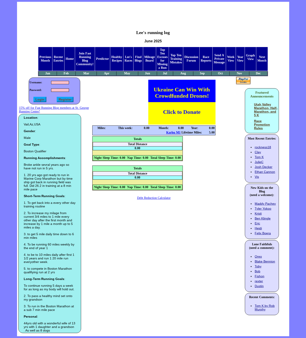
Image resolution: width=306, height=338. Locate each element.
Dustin (259, 286)
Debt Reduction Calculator (154, 198)
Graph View (250, 57)
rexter (259, 281)
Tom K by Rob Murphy (265, 307)
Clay (258, 152)
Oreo (258, 256)
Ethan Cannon (265, 172)
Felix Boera (263, 233)
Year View (240, 58)
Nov (239, 73)
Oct (220, 73)
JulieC (259, 162)
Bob (257, 271)
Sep (202, 73)
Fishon (259, 276)
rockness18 (263, 147)
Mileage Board (149, 58)
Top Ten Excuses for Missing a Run (162, 58)
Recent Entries (58, 58)
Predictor (102, 58)
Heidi (258, 228)
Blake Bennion (265, 261)
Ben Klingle (263, 218)
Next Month (262, 58)
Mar (86, 73)
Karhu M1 (173, 132)
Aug (183, 73)
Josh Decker (263, 167)
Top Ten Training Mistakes (176, 59)
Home (70, 58)
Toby (258, 266)
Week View (231, 58)
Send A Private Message (219, 59)
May (127, 73)
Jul (165, 73)
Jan (47, 73)
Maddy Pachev (265, 203)
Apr (106, 73)
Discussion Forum (191, 58)
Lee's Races (128, 58)
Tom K (259, 157)
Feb (66, 73)
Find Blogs (138, 58)
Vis (257, 177)
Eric (257, 223)
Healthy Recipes (116, 58)
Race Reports (206, 58)
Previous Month (45, 58)
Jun (147, 73)
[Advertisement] (153, 12)
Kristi (258, 213)
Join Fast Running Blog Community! (85, 59)
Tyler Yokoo (263, 208)
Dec (258, 73)
